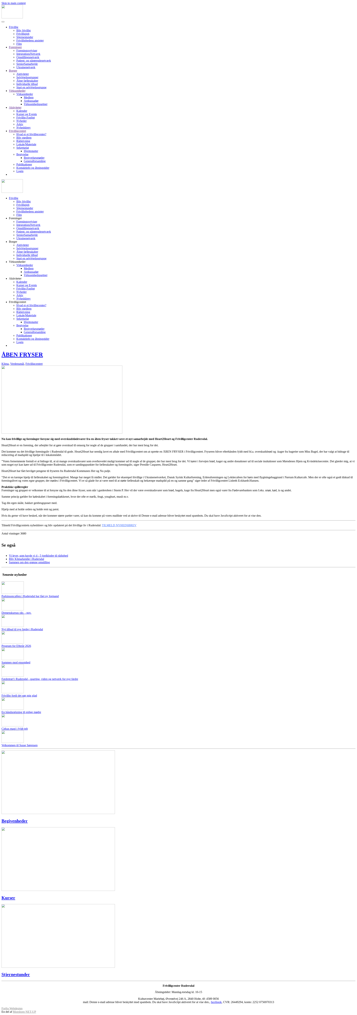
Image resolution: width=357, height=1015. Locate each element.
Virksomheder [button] (17, 261)
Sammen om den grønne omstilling (29, 562)
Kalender (21, 110)
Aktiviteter (22, 74)
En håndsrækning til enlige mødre (21, 712)
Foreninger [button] (15, 218)
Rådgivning (23, 141)
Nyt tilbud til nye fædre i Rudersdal (22, 629)
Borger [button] (13, 241)
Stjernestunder (24, 37)
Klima (5, 363)
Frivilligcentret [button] (17, 302)
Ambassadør (31, 100)
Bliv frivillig (23, 30)
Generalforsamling (35, 161)
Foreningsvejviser (26, 50)
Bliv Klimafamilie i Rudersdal (26, 559)
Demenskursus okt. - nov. (16, 612)
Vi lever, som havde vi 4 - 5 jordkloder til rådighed (38, 555)
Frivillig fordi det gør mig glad (19, 695)
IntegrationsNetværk (28, 53)
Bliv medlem (23, 137)
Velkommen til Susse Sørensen (19, 745)
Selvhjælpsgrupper (27, 77)
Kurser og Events (26, 114)
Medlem (28, 97)
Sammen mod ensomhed (15, 662)
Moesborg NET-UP (24, 1011)
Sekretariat (22, 147)
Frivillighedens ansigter (30, 40)
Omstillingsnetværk (27, 57)
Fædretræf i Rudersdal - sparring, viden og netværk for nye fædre (39, 679)
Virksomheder (17, 90)
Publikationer (24, 164)
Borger (13, 70)
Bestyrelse (22, 154)
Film (19, 43)
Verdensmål (17, 363)
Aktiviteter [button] (15, 278)
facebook (216, 1002)
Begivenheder (14, 820)
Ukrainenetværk (25, 67)
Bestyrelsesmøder (34, 157)
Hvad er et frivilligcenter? (31, 134)
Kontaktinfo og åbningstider (32, 167)
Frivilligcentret (17, 131)
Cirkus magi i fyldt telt (14, 728)
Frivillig (13, 27)
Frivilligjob (22, 33)
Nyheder (21, 120)
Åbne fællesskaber (27, 80)
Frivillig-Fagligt (25, 117)
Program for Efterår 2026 (16, 645)
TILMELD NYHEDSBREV (119, 525)
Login (19, 171)
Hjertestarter (31, 151)
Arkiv (19, 124)
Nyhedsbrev (23, 127)
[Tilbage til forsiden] (12, 17)
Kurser (8, 897)
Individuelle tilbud (27, 84)
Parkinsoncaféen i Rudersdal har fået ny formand (30, 596)
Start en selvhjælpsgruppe (31, 87)
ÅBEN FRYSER (22, 354)
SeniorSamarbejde (27, 64)
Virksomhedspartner (35, 104)
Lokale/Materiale (26, 144)
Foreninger (15, 47)
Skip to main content (13, 3)
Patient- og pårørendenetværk (33, 60)
